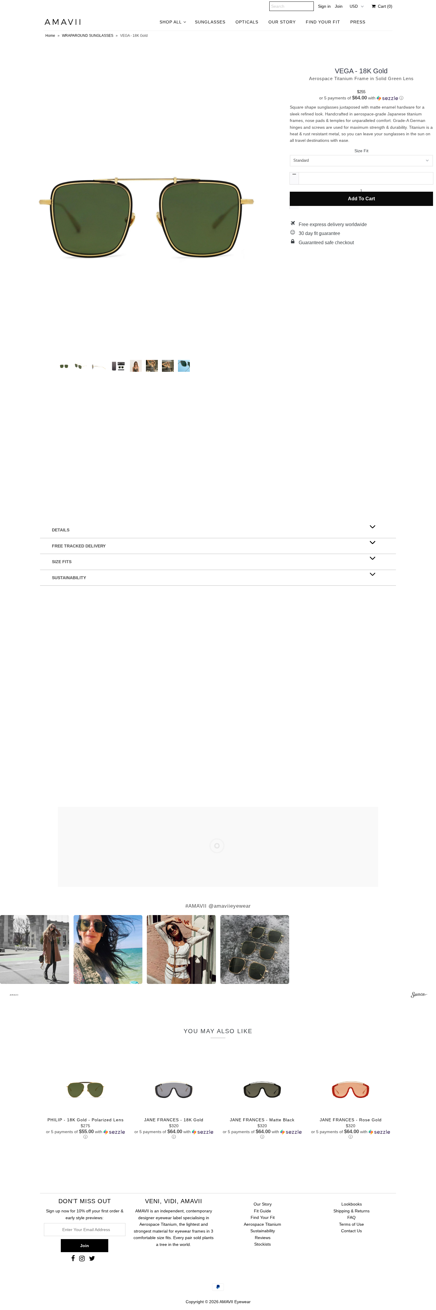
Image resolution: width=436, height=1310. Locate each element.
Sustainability (262, 1230)
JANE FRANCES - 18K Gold (173, 1119)
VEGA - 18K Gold (361, 71)
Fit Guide (262, 1211)
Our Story (263, 1204)
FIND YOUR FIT (323, 22)
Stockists (262, 1244)
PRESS (357, 22)
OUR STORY (282, 22)
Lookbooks (351, 1204)
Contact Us (351, 1230)
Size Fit (361, 150)
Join (339, 6)
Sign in (324, 6)
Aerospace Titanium (262, 1224)
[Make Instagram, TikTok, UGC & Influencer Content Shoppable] (419, 996)
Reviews (262, 1237)
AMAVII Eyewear (235, 1301)
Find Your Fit (263, 1217)
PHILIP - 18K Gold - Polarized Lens (85, 1119)
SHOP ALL (171, 22)
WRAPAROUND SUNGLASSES (87, 36)
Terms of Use (351, 1224)
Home (50, 36)
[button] (361, 98)
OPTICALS (246, 22)
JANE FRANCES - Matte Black (262, 1119)
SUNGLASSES (210, 22)
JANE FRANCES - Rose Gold (351, 1119)
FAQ (351, 1217)
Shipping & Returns (351, 1211)
